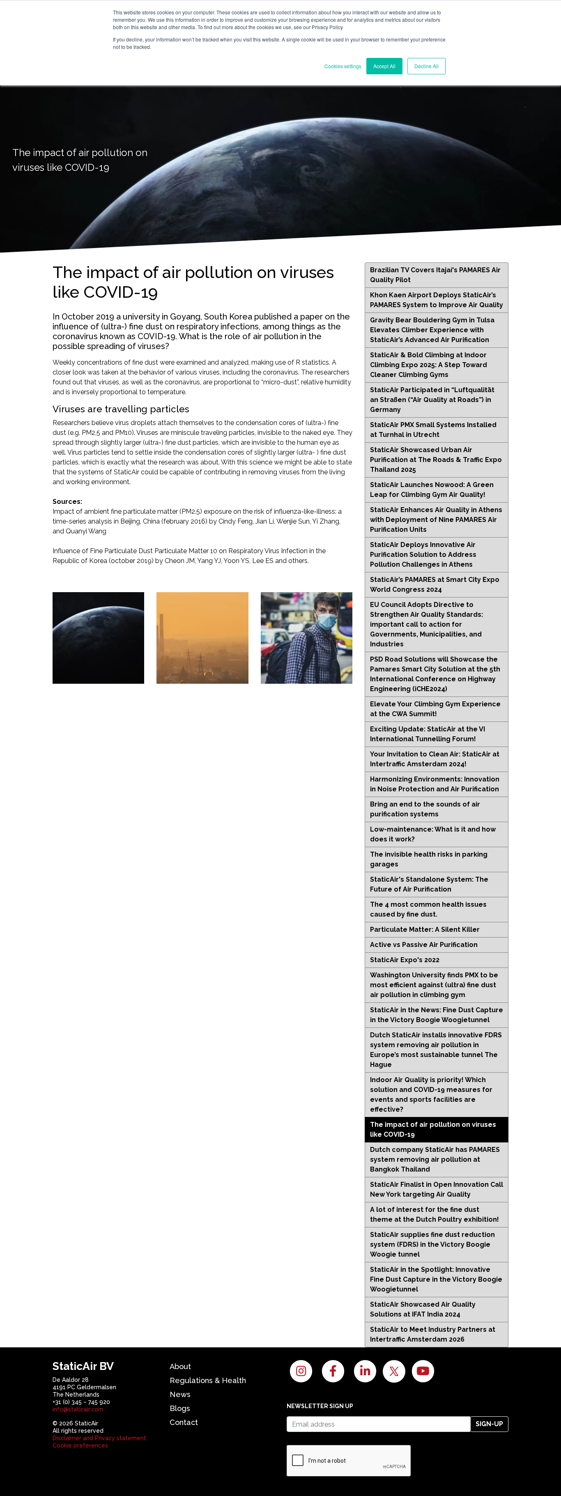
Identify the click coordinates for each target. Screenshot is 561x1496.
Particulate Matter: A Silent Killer (425, 929)
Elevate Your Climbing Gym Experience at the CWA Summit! (435, 709)
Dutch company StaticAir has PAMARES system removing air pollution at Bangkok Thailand (435, 1159)
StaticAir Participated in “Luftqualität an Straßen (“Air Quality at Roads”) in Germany (432, 400)
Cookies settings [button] (342, 65)
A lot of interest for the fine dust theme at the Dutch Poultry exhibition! (434, 1214)
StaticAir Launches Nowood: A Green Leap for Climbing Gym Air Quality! (432, 490)
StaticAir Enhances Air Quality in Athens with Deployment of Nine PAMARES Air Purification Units (436, 519)
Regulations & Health (208, 1380)
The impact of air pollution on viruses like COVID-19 (433, 1129)
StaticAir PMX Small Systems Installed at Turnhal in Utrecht (433, 430)
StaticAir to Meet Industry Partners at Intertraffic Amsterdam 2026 (432, 1334)
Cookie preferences (80, 1445)
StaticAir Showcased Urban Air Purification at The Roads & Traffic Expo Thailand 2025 (436, 459)
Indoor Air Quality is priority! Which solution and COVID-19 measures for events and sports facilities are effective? (431, 1094)
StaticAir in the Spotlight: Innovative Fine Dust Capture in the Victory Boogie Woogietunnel (436, 1279)
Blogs (180, 1408)
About (180, 1366)
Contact (184, 1422)
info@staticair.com (78, 1409)
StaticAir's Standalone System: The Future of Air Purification (429, 884)
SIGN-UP (489, 1424)
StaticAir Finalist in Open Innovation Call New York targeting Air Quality (436, 1189)
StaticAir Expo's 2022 (404, 960)
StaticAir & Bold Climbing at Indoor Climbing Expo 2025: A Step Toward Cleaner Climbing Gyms (428, 365)
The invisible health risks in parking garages (428, 859)
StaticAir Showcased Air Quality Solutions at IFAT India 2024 (423, 1309)
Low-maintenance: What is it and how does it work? (433, 834)
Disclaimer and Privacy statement (99, 1438)
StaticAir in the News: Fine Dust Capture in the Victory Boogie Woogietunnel (436, 1015)
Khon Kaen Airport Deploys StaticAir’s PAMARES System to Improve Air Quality (436, 300)
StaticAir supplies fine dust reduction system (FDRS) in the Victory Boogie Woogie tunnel (432, 1244)
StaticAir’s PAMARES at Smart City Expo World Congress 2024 (434, 584)
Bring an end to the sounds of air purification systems (425, 809)
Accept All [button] (384, 65)
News (180, 1394)
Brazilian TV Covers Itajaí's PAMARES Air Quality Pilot (435, 275)
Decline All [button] (426, 65)
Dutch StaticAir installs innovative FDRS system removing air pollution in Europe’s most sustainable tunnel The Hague (436, 1050)
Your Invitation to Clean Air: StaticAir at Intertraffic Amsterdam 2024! (434, 759)
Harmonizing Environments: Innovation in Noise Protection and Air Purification (434, 784)
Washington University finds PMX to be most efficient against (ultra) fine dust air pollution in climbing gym (434, 985)
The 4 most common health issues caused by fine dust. (428, 909)
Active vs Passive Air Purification (424, 945)
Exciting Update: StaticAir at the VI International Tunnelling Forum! (427, 734)
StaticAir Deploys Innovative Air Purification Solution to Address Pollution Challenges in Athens (423, 554)
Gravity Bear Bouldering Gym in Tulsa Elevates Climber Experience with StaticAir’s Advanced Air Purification (432, 330)
